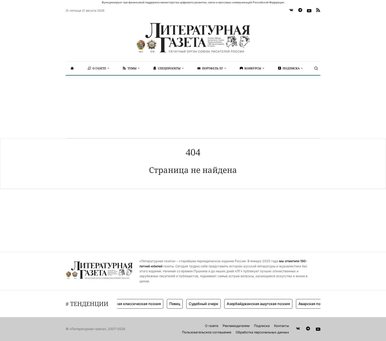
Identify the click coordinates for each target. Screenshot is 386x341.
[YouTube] (309, 10)
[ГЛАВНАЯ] (72, 68)
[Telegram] (300, 10)
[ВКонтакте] (291, 10)
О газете (211, 326)
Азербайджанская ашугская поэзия (254, 303)
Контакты (281, 326)
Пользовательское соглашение (206, 332)
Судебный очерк (199, 303)
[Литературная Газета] (193, 38)
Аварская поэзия (310, 303)
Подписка (262, 326)
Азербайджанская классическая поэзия (121, 303)
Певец (171, 303)
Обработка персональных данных (262, 332)
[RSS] (318, 10)
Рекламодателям (236, 326)
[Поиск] (316, 68)
